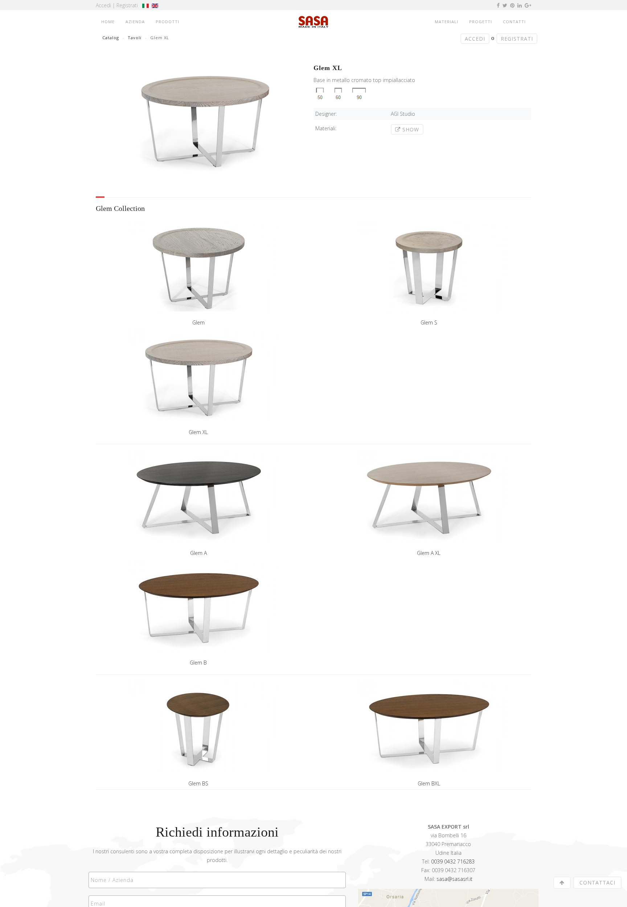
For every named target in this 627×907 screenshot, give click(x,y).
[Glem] (198, 268)
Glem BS (198, 783)
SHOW (410, 129)
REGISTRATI (517, 38)
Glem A (198, 552)
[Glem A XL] (428, 498)
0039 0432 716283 (453, 861)
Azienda (135, 21)
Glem (198, 322)
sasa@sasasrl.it (454, 878)
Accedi (103, 5)
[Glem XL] (198, 378)
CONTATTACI (597, 882)
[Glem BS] (198, 729)
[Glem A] (198, 498)
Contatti (514, 21)
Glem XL (198, 432)
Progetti (480, 21)
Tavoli (135, 37)
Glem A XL (428, 552)
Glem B (198, 662)
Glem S (429, 322)
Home (108, 21)
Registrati (127, 5)
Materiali (446, 21)
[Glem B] (198, 608)
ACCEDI (475, 38)
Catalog (110, 37)
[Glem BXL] (428, 729)
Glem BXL (429, 783)
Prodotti (167, 21)
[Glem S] (428, 268)
